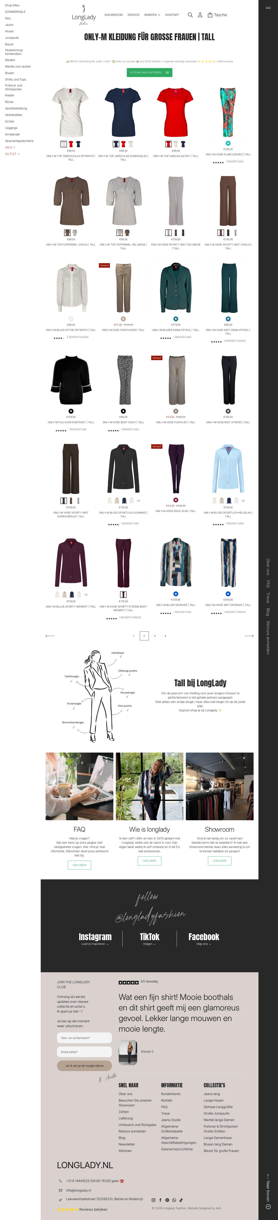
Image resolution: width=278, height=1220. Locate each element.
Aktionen (125, 1151)
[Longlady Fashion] (84, 15)
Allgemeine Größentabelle (172, 1128)
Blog (122, 1138)
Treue (165, 1113)
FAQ (164, 1107)
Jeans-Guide (171, 1120)
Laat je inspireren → (95, 943)
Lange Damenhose (218, 1138)
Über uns (125, 1094)
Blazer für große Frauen (221, 1151)
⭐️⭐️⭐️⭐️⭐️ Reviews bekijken (82, 1209)
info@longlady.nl (78, 1190)
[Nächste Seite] (249, 635)
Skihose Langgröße (218, 1107)
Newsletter (127, 1144)
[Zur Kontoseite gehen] (200, 14)
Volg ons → (204, 943)
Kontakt (166, 1100)
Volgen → (149, 943)
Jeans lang (212, 1094)
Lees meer (79, 865)
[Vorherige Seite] (50, 635)
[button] (20, 147)
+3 (138, 500)
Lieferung (126, 1118)
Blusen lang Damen (218, 1144)
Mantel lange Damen (219, 1120)
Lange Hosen (213, 1100)
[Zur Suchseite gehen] (190, 14)
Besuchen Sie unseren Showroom (135, 1102)
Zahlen (124, 1112)
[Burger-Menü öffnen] (268, 7)
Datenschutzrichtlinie (177, 1149)
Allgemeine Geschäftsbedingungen (178, 1140)
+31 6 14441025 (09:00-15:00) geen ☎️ (95, 1181)
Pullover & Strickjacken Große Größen (221, 1128)
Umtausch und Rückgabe (137, 1125)
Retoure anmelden (132, 1131)
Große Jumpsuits (216, 1113)
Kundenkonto (171, 1094)
